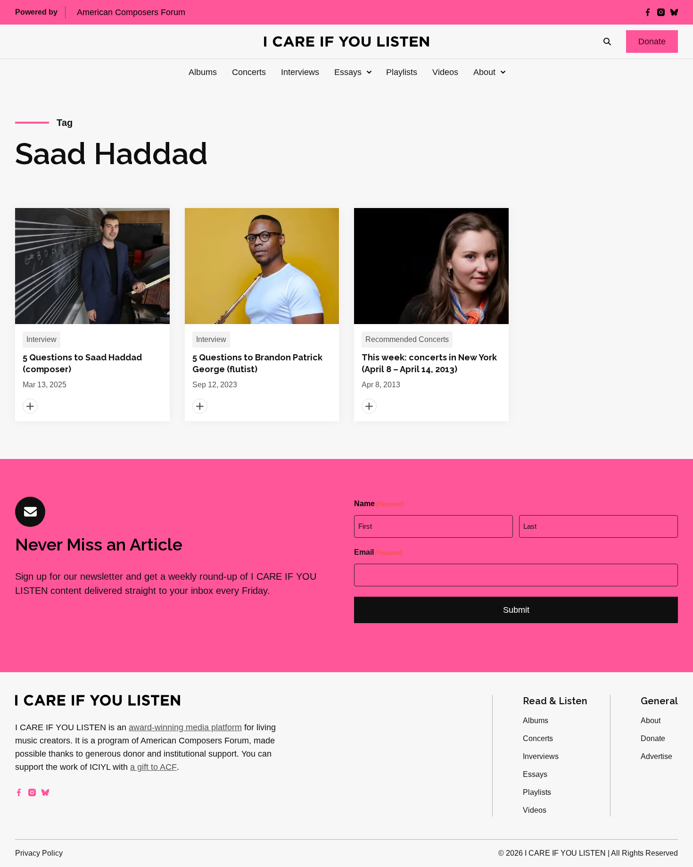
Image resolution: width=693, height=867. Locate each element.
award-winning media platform (185, 727)
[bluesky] (674, 12)
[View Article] (92, 314)
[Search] (607, 41)
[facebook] (648, 12)
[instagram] (661, 12)
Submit (516, 610)
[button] (652, 41)
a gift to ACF (153, 767)
